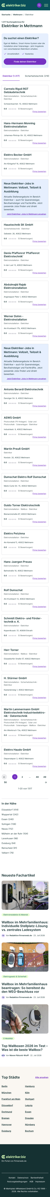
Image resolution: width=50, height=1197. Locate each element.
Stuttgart (29, 1099)
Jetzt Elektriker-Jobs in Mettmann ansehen (26, 214)
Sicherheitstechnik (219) (37, 76)
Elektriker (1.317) (11, 76)
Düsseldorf (7, 1105)
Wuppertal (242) (10, 814)
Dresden (29, 1118)
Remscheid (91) (9, 848)
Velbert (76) (8, 852)
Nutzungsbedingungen (17, 1181)
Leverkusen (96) (10, 838)
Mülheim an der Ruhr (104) (15, 833)
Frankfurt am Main (11, 1099)
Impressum (40, 1181)
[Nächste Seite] (45, 782)
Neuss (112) (7, 828)
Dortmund (7, 1111)
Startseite (6, 14)
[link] (25, 100)
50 (5, 782)
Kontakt (12, 1178)
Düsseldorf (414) (10, 809)
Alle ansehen (41, 1077)
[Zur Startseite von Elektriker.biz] (14, 5)
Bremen (5, 1118)
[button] (39, 5)
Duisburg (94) (9, 843)
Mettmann (18, 14)
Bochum (29, 1131)
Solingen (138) (9, 824)
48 (37, 777)
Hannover (7, 1124)
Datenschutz (23, 1178)
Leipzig (28, 1105)
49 (44, 777)
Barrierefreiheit (37, 1178)
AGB (31, 1181)
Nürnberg (30, 1124)
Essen (28, 1111)
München (6, 1092)
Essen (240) (8, 819)
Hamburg (30, 1086)
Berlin (4, 1086)
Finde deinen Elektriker (25, 61)
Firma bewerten (39, 111)
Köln (27, 1092)
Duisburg (6, 1131)
